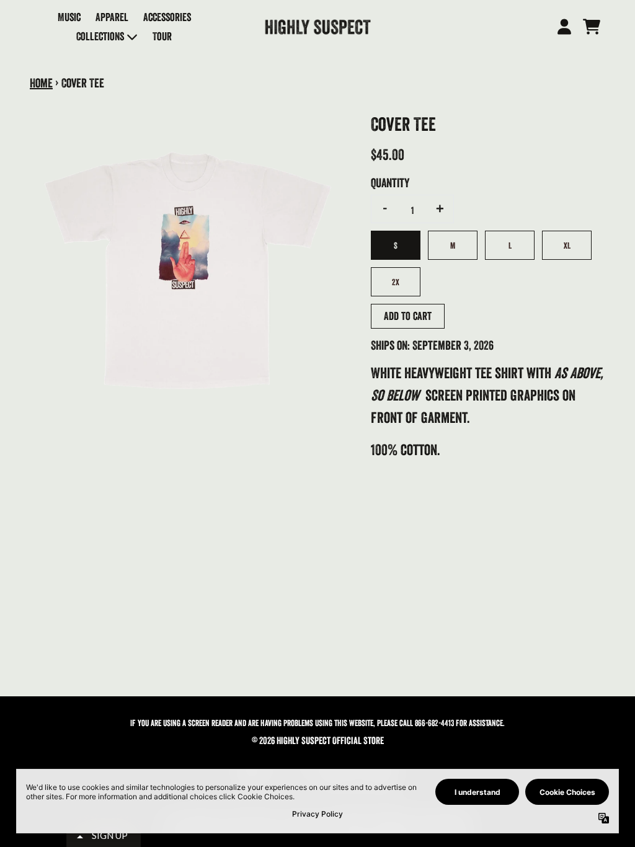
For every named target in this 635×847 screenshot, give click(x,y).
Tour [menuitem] (162, 36)
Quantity (390, 182)
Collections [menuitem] (100, 36)
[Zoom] (188, 270)
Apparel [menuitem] (111, 17)
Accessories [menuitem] (167, 17)
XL (567, 245)
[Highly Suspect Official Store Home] (317, 27)
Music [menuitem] (69, 17)
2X (395, 282)
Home (41, 83)
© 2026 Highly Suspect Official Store (318, 740)
